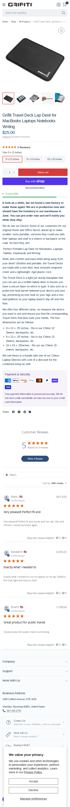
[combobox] (55, 483)
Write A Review (35, 458)
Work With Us (11, 680)
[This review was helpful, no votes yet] (57, 538)
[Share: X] (19, 412)
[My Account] (59, 4)
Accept (33, 781)
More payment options (34, 188)
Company (8, 661)
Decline (33, 790)
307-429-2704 (14, 710)
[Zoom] (61, 30)
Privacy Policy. (33, 772)
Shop (13, 22)
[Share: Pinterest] (25, 412)
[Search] (63, 13)
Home (5, 22)
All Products (24, 22)
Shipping (6, 137)
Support (7, 671)
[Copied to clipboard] (30, 412)
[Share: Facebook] (13, 412)
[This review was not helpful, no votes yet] (63, 538)
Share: (5, 412)
